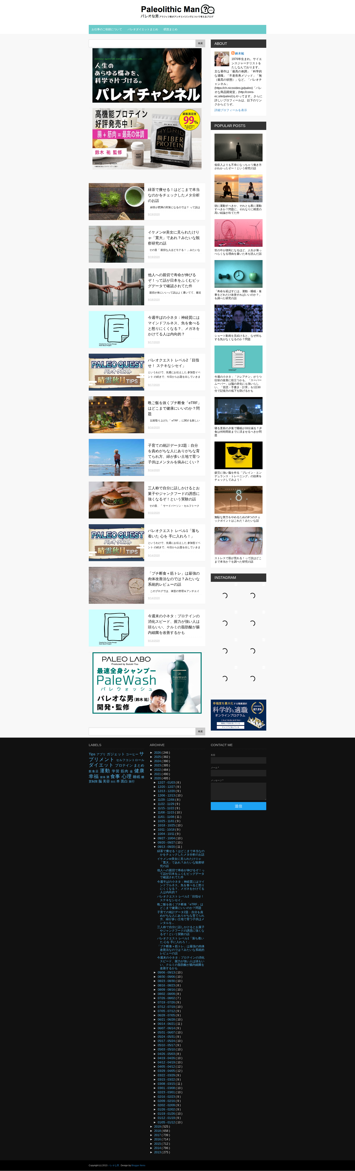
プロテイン (124, 765)
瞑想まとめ (171, 29)
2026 (158, 752)
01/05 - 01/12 (167, 1122)
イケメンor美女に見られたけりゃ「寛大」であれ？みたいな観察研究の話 (174, 237)
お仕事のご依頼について (107, 29)
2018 (158, 1130)
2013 (158, 1152)
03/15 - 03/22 (167, 1079)
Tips (93, 754)
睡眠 (137, 777)
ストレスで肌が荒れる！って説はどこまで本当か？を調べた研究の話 (238, 560)
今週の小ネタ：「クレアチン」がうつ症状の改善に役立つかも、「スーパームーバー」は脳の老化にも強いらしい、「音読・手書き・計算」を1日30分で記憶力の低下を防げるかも (238, 383)
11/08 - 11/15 (166, 812)
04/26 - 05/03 (167, 1053)
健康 (139, 770)
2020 (158, 778)
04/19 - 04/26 (167, 1058)
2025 (158, 756)
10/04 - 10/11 (166, 833)
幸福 (94, 776)
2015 (158, 1143)
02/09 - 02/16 (167, 1101)
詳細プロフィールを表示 (230, 110)
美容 (107, 781)
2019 (158, 1126)
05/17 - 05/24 (167, 1041)
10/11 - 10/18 (166, 829)
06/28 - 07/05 (167, 1015)
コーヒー (132, 754)
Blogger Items (138, 1165)
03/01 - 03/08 (167, 1088)
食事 (116, 776)
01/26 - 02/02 (167, 1109)
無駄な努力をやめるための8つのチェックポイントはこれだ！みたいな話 (237, 519)
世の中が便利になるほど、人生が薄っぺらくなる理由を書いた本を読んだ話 (238, 252)
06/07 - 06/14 (167, 1028)
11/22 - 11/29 (166, 804)
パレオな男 (114, 1165)
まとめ (139, 765)
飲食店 (94, 771)
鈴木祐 (239, 53)
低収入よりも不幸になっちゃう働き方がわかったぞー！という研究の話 (238, 166)
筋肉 (125, 771)
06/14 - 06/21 (167, 1023)
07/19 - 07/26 (167, 1002)
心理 (127, 776)
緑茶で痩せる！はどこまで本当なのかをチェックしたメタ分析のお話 (174, 195)
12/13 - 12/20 (167, 791)
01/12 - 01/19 (167, 1118)
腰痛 (103, 777)
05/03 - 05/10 (167, 1049)
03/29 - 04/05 (167, 1070)
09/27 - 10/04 (167, 838)
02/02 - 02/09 (167, 1105)
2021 (158, 774)
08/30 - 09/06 (167, 976)
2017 (158, 1135)
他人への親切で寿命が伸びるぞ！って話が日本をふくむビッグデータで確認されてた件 (174, 280)
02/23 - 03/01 (167, 1092)
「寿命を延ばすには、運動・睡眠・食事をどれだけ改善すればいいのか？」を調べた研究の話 (238, 295)
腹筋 (113, 781)
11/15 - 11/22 (166, 808)
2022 (158, 769)
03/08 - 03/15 (167, 1083)
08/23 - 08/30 (167, 981)
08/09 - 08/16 (167, 989)
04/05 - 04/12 (167, 1066)
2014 (158, 1148)
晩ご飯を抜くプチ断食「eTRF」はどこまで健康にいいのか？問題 (174, 408)
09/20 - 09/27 (167, 842)
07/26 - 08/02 (167, 998)
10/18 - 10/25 (167, 825)
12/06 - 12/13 (167, 795)
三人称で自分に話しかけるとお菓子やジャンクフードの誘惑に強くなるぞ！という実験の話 (174, 493)
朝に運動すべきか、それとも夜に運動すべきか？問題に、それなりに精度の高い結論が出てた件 (238, 209)
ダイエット (102, 764)
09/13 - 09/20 (167, 846)
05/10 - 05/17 (167, 1045)
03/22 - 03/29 (167, 1075)
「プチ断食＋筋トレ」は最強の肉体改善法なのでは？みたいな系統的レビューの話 (174, 578)
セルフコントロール (130, 760)
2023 (158, 765)
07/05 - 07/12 (167, 1011)
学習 (116, 771)
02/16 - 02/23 (167, 1096)
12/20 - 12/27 (167, 786)
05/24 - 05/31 (167, 1036)
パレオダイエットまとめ (143, 29)
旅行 (132, 781)
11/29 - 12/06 (166, 799)
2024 (158, 761)
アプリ (102, 754)
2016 (158, 1139)
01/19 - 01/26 (167, 1113)
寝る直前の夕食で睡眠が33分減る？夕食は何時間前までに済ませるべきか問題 (238, 432)
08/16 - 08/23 (167, 985)
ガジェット (116, 754)
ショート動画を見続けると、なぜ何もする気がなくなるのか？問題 (238, 337)
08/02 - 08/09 (167, 993)
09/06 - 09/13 (167, 972)
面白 (125, 781)
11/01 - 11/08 (166, 816)
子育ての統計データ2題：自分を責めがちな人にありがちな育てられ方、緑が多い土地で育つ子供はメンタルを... (180, 917)
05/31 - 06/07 (167, 1032)
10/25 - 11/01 (166, 821)
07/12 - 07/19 (167, 1006)
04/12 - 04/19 (167, 1062)
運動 (106, 770)
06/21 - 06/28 (167, 1019)
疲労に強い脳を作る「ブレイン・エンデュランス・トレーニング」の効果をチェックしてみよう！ (238, 476)
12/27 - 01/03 (167, 782)
